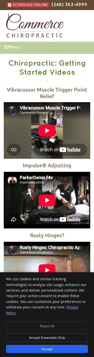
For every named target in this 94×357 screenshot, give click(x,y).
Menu (14, 47)
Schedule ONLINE (30, 5)
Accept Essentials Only (47, 338)
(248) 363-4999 (69, 5)
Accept (47, 349)
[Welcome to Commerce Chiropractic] (35, 36)
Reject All (47, 326)
